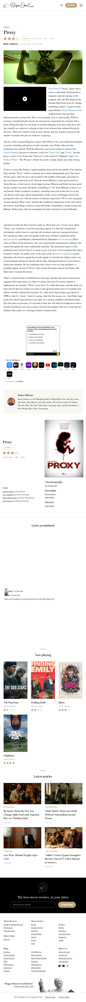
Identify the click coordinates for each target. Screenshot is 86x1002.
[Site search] (62, 5)
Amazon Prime (37, 928)
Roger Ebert (36, 968)
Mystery (62, 925)
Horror (33, 940)
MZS (5, 962)
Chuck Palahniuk (11, 152)
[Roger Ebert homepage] (19, 5)
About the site (64, 952)
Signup (71, 5)
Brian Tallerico (11, 44)
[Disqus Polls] (43, 559)
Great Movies (9, 958)
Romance (62, 931)
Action (33, 925)
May (15, 159)
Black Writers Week (38, 958)
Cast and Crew (9, 931)
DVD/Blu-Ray (36, 952)
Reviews (6, 27)
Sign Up (7, 939)
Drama (25, 38)
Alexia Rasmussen (70, 110)
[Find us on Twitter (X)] (68, 966)
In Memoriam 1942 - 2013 (24, 986)
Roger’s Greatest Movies (13, 925)
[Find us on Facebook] (60, 966)
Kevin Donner (50, 494)
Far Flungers (8, 965)
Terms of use (50, 997)
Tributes (7, 971)
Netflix (61, 928)
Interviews (8, 968)
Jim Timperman (51, 486)
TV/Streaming (36, 965)
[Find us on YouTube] (63, 966)
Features (34, 962)
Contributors (63, 962)
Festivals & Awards (38, 971)
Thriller (61, 940)
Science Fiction (64, 934)
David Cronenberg (63, 253)
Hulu (33, 944)
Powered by (10, 381)
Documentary (36, 934)
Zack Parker (53, 88)
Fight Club (54, 152)
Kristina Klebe (11, 239)
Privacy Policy (64, 997)
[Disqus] (43, 615)
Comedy (34, 931)
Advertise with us (65, 958)
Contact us (63, 955)
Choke (68, 152)
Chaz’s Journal (9, 955)
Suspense (62, 937)
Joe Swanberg (64, 239)
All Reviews (8, 928)
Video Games (36, 955)
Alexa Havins (8, 501)
